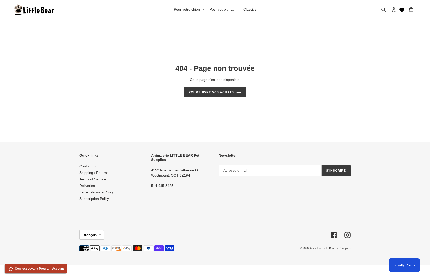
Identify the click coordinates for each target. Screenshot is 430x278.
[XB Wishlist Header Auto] (402, 9)
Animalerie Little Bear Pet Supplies (330, 248)
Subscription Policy (94, 199)
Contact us (87, 166)
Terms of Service (92, 179)
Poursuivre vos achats (211, 92)
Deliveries (87, 186)
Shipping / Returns (93, 173)
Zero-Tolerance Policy (96, 192)
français (90, 235)
